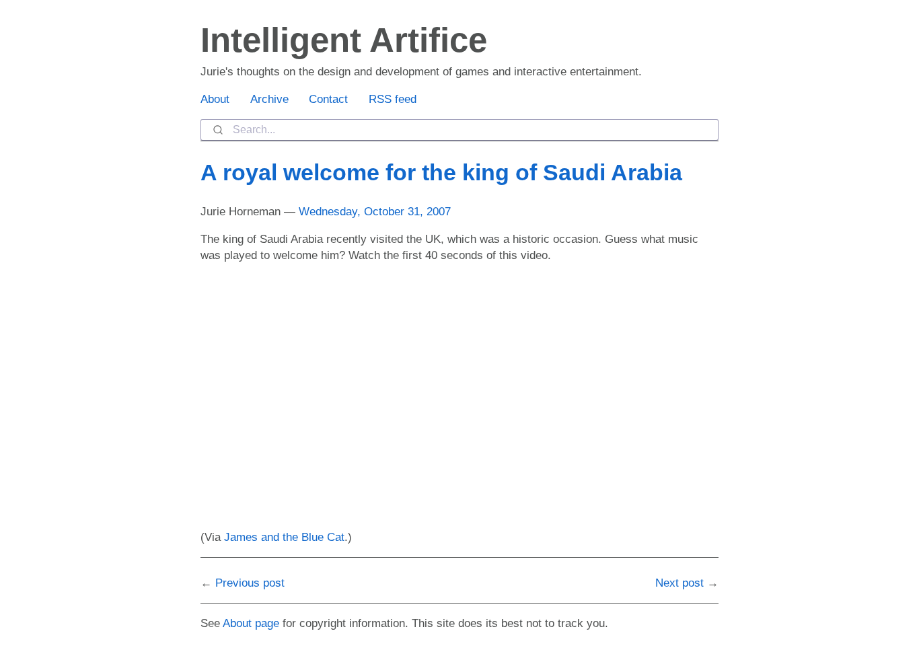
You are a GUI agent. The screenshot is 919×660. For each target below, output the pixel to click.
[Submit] (217, 130)
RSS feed (392, 99)
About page (251, 623)
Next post (679, 583)
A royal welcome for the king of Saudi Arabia (441, 172)
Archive (269, 99)
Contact (328, 99)
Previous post (250, 583)
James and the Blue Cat (284, 537)
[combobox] (459, 130)
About (214, 99)
